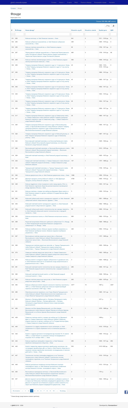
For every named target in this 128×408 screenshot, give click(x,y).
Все (108, 26)
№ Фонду (18, 30)
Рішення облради (86, 2)
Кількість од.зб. (76, 30)
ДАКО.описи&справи (19, 2)
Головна (53, 2)
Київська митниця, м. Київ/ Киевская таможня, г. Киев (41, 38)
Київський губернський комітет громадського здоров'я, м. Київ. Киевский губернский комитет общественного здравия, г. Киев (47, 199)
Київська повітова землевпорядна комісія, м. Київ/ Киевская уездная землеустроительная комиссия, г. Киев (46, 60)
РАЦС (76, 2)
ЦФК (111, 30)
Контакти (112, 2)
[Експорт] (114, 25)
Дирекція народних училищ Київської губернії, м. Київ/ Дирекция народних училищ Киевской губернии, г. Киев (45, 179)
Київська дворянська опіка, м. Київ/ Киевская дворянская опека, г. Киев (47, 175)
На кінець (63, 391)
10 (53, 391)
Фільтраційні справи (100, 2)
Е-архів (69, 2)
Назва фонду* (29, 30)
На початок (16, 391)
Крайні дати (103, 30)
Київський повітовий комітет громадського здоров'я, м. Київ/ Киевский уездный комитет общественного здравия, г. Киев (46, 205)
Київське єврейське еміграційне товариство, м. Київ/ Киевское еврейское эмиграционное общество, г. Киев (44, 342)
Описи (61, 2)
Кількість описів (90, 30)
